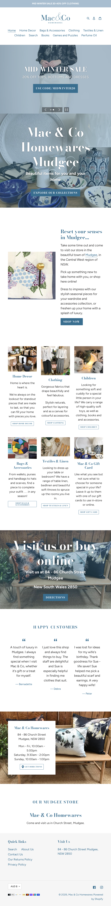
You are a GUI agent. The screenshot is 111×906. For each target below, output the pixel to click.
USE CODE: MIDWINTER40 (55, 88)
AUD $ (14, 886)
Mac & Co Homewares (80, 894)
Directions (55, 597)
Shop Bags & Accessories (22, 504)
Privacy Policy (17, 864)
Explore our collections (55, 193)
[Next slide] (59, 109)
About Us (27, 849)
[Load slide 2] (53, 110)
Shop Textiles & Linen (55, 505)
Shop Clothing (55, 422)
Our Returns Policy (20, 859)
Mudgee (91, 255)
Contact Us (15, 854)
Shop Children (88, 427)
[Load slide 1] (51, 110)
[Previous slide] (45, 109)
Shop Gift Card (88, 512)
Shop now (71, 322)
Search (12, 849)
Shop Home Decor (22, 423)
